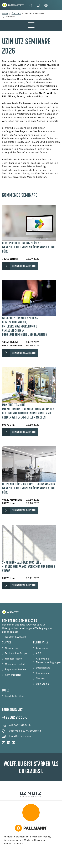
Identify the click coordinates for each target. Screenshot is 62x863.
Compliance (43, 673)
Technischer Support (17, 653)
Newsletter (11, 648)
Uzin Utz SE (42, 684)
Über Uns (16, 14)
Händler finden (13, 659)
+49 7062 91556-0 (14, 718)
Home (5, 14)
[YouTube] (4, 743)
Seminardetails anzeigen (23, 266)
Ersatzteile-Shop (14, 696)
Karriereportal (13, 675)
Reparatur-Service (15, 669)
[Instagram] (8, 743)
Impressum (42, 648)
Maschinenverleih (15, 664)
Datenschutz (43, 668)
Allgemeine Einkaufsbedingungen (48, 661)
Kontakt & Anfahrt (15, 637)
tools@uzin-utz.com (20, 736)
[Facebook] (13, 743)
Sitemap (40, 678)
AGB (38, 653)
